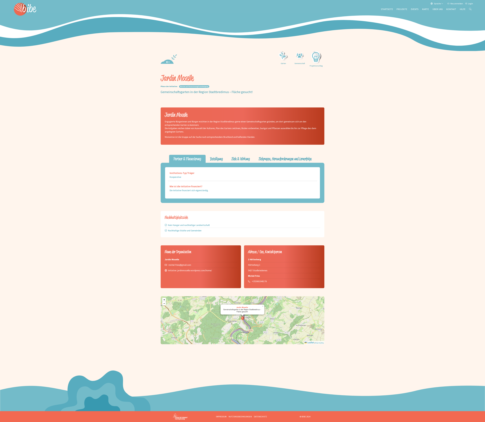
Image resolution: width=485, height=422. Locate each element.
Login (470, 3)
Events (414, 9)
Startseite (387, 9)
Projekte (401, 9)
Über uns (437, 9)
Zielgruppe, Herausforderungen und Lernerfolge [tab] (285, 158)
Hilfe (462, 9)
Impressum (221, 416)
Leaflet (310, 342)
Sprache (437, 3)
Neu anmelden (456, 3)
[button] (243, 318)
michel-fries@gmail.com (179, 265)
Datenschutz (260, 416)
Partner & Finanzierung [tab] (187, 158)
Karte (425, 9)
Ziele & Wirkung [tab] (241, 158)
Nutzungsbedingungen (240, 416)
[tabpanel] (242, 182)
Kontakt (451, 9)
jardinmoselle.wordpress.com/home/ (194, 270)
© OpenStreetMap (319, 343)
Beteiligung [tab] (216, 158)
